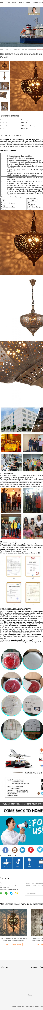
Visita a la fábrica (24, 2)
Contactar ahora (15, 944)
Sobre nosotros (11, 2)
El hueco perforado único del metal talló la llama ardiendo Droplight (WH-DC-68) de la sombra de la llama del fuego (14, 939)
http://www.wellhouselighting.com (12, 197)
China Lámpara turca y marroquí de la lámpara (25, 1006)
